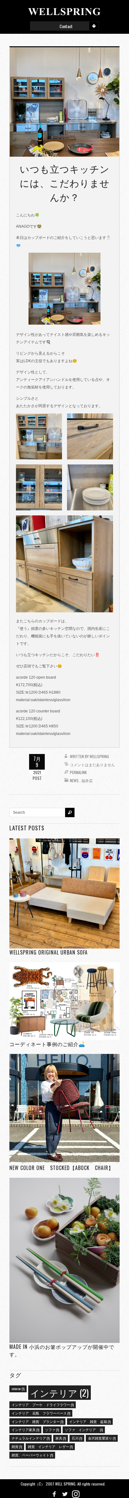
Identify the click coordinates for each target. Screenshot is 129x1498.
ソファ (52, 1429)
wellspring (99, 756)
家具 (60, 1437)
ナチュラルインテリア (30, 1437)
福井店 (87, 780)
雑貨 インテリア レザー (50, 1446)
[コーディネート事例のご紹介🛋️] (64, 1001)
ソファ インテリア (84, 1429)
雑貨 (17, 1446)
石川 (77, 1437)
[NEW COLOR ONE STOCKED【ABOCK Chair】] (64, 1108)
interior (18, 1388)
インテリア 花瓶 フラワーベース (41, 1412)
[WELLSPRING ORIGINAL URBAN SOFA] (64, 893)
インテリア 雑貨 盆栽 (90, 1421)
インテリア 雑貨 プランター (37, 1421)
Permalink (78, 772)
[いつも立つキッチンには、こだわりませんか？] (64, 101)
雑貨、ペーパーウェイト (32, 1454)
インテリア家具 (25, 1429)
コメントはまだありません (92, 764)
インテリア (59, 1392)
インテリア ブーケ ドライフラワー (43, 1404)
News (74, 780)
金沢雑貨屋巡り (102, 1437)
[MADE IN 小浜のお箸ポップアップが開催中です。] (64, 1260)
